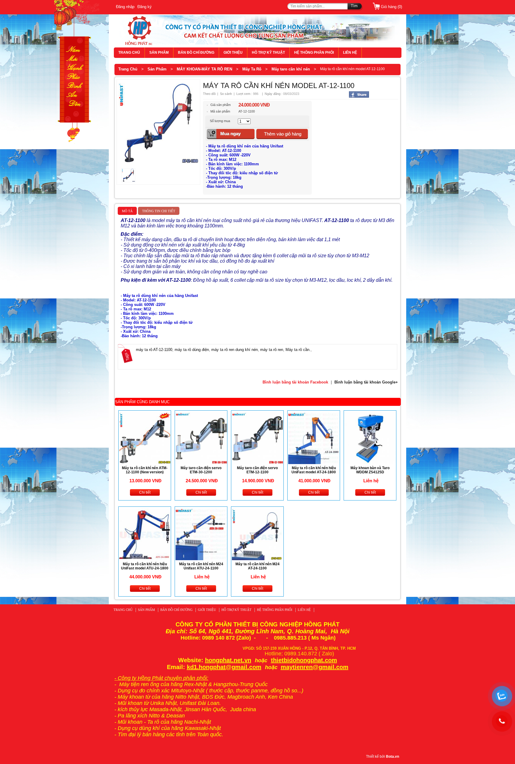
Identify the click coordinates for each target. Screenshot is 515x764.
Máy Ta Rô (251, 69)
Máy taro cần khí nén (291, 69)
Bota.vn (392, 756)
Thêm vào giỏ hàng (282, 133)
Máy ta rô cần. (298, 349)
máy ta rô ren (271, 349)
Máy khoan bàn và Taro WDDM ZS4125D (370, 470)
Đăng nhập (125, 6)
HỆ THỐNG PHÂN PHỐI (314, 52)
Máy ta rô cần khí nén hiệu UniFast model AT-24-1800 (313, 470)
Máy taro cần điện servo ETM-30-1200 (201, 470)
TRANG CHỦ (129, 52)
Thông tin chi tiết (158, 211)
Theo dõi (209, 94)
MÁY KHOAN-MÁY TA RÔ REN (204, 69)
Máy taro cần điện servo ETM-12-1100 (257, 470)
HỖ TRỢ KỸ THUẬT (268, 52)
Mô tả (127, 211)
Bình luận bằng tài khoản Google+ (366, 382)
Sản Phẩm (157, 69)
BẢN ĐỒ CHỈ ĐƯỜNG (196, 52)
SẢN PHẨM (159, 52)
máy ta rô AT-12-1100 (154, 349)
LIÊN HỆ (350, 52)
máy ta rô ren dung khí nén (234, 349)
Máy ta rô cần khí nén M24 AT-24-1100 (257, 566)
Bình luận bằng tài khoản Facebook (295, 382)
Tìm (354, 6)
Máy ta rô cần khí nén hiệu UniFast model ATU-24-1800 (144, 566)
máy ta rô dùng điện (192, 349)
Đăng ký (144, 6)
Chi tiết (145, 492)
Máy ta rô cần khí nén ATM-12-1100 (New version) (144, 470)
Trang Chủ (127, 69)
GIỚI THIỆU (233, 52)
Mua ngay (230, 133)
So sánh (226, 94)
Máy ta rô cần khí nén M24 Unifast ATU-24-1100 (201, 566)
